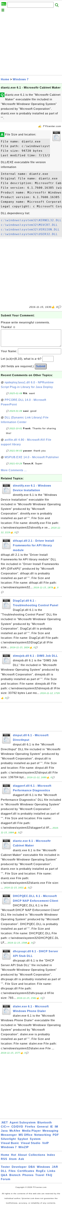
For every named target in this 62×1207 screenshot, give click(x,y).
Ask (21, 1159)
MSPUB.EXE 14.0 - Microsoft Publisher (32, 457)
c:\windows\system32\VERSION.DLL (30, 229)
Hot (13, 1154)
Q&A (4, 1175)
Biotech (15, 1175)
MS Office (26, 1134)
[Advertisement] (31, 44)
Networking (42, 1134)
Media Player (31, 1130)
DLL (4, 1171)
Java (4, 1130)
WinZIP (23, 1147)
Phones (28, 1175)
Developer (19, 1166)
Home (5, 79)
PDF (56, 1134)
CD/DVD (17, 1126)
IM (56, 1126)
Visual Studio (30, 1143)
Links (51, 1171)
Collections (37, 1154)
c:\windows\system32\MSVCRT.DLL (29, 225)
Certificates (25, 1171)
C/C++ (5, 1126)
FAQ (49, 1175)
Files (12, 1171)
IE (51, 1126)
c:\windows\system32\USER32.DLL (29, 234)
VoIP (45, 1143)
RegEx (41, 1171)
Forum (5, 1179)
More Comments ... (14, 470)
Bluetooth (44, 1122)
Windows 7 (21, 79)
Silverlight (8, 1138)
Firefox (30, 1126)
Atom (13, 1159)
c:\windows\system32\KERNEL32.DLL (31, 220)
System (35, 1138)
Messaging (50, 1130)
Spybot (23, 1138)
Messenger (9, 1134)
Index (51, 1154)
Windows (43, 1166)
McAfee (14, 1130)
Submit (40, 366)
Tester (5, 1166)
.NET (4, 1122)
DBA (31, 1166)
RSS (4, 1159)
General (42, 1126)
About (22, 1154)
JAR (55, 1166)
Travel (39, 1175)
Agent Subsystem (23, 1122)
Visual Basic (10, 1143)
